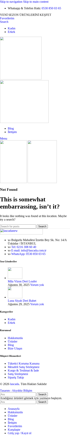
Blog (11, 345)
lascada (14, 384)
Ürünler (12, 341)
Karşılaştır (14, 429)
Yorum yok (37, 284)
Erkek (11, 322)
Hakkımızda (15, 338)
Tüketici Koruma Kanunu (23, 363)
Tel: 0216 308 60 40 (23, 247)
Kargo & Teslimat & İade (23, 370)
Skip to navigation (11, 1)
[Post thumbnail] (15, 278)
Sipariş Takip (16, 377)
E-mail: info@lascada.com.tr (28, 250)
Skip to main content (35, 1)
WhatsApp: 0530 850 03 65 (28, 254)
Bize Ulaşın (15, 348)
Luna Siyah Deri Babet (22, 300)
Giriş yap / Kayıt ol (19, 433)
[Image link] (21, 233)
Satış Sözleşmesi (18, 374)
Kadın (11, 319)
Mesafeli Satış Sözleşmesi (23, 367)
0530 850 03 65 (51, 8)
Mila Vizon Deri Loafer (22, 281)
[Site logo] (21, 78)
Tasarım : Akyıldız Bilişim (16, 390)
